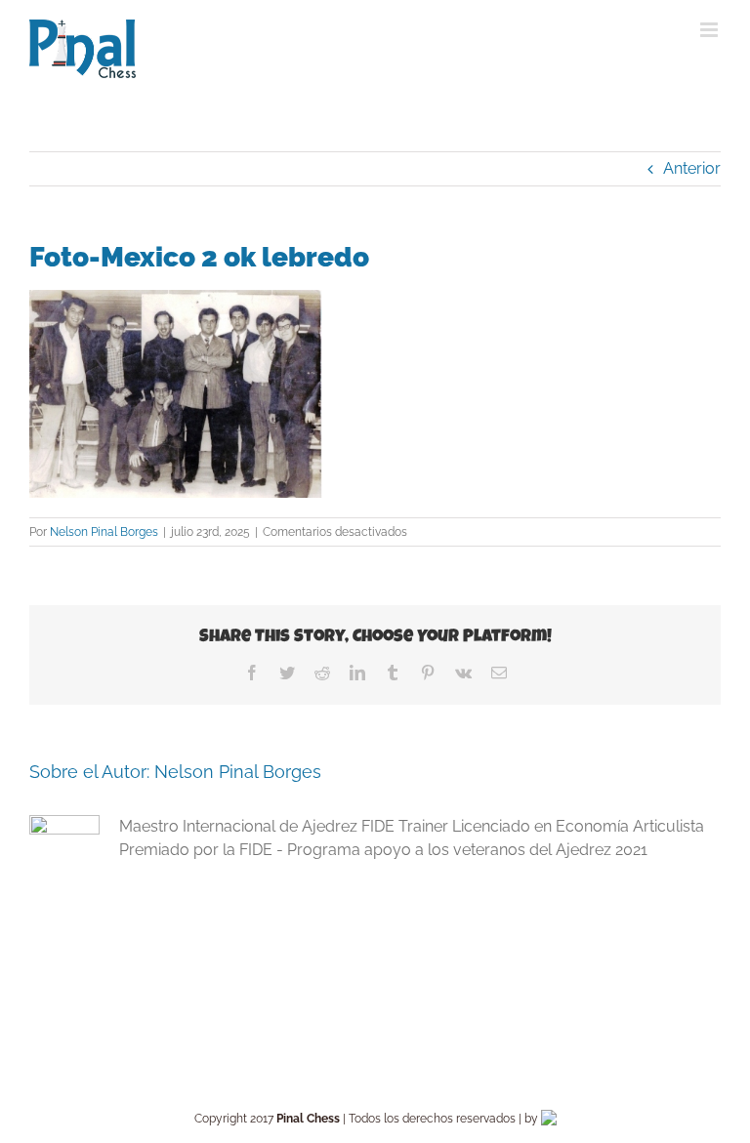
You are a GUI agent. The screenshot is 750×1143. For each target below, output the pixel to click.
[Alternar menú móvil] (710, 30)
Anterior (692, 168)
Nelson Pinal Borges (104, 532)
